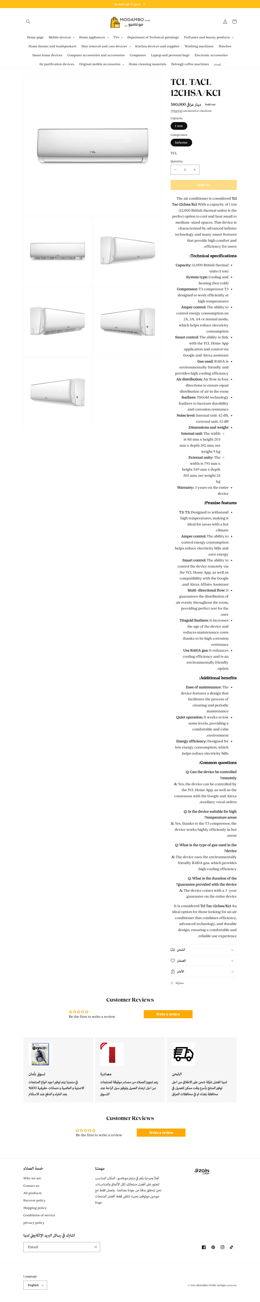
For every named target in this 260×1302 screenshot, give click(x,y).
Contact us (31, 1186)
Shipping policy (35, 1208)
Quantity (177, 161)
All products (32, 1193)
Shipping (176, 110)
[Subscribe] (95, 1247)
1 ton (179, 126)
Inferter (181, 142)
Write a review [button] (168, 1014)
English (33, 1285)
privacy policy (33, 1223)
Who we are (32, 1178)
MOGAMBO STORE (206, 1285)
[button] (28, 21)
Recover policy (34, 1200)
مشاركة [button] (180, 983)
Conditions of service (39, 1215)
